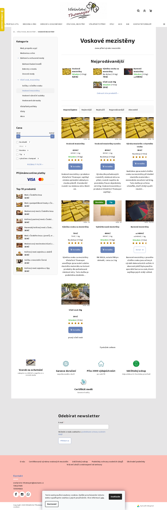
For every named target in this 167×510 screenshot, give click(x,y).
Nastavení (51, 504)
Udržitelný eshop (80, 461)
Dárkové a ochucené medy (32, 58)
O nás (22, 461)
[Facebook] (16, 494)
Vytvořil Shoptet (147, 506)
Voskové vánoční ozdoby (33, 95)
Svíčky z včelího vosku (32, 85)
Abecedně (133, 109)
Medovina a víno (27, 53)
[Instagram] (22, 494)
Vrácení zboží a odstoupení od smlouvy (84, 464)
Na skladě (24, 142)
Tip (22, 154)
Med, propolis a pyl (28, 48)
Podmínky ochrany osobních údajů (107, 461)
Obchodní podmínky (136, 461)
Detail (138, 250)
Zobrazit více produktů (107, 93)
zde (102, 497)
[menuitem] (10, 24)
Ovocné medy (28, 74)
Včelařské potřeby (28, 106)
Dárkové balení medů (32, 64)
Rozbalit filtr (34, 164)
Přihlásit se (64, 441)
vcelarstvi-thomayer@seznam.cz (28, 483)
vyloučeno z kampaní (28, 158)
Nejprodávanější (116, 109)
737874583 (18, 488)
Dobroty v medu (29, 69)
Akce (22, 116)
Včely (22, 111)
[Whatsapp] (28, 494)
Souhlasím (115, 496)
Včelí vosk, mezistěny (30, 79)
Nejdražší (100, 109)
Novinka (23, 150)
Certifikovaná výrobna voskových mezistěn (48, 461)
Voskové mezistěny (31, 90)
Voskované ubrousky (31, 100)
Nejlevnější (87, 109)
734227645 (18, 485)
